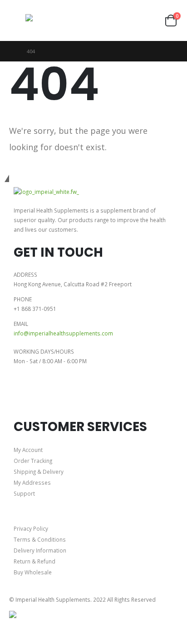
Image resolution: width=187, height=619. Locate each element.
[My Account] (137, 21)
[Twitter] (73, 394)
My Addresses (32, 482)
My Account (28, 449)
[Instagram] (49, 394)
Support (24, 493)
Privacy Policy (31, 528)
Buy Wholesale (33, 572)
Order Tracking (33, 460)
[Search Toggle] (97, 20)
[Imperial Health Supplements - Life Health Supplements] (45, 20)
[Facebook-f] (25, 394)
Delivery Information (40, 550)
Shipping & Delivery (39, 471)
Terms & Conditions (40, 539)
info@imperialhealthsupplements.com (63, 333)
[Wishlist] (153, 21)
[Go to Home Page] (11, 51)
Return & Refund (34, 561)
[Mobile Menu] (17, 20)
